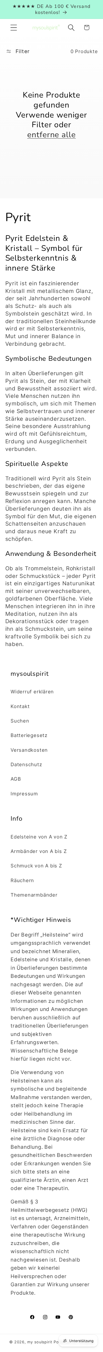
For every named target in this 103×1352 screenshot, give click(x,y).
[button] (13, 27)
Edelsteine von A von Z (39, 837)
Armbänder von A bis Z (39, 851)
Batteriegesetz (29, 735)
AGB (16, 779)
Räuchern (22, 880)
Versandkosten (29, 750)
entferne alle (51, 135)
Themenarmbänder (34, 895)
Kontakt (20, 706)
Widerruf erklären (32, 691)
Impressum (24, 793)
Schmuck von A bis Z (36, 865)
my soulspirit (40, 1342)
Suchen (20, 721)
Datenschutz (26, 764)
